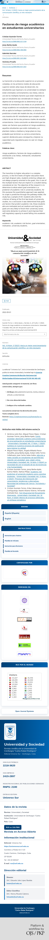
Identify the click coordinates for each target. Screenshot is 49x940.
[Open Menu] (2, 2)
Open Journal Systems (24, 711)
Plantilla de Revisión (11, 551)
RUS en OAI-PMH (13, 827)
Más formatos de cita (11, 334)
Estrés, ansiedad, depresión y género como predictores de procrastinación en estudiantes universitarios (26, 438)
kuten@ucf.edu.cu (14, 883)
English (8, 519)
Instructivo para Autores (13, 535)
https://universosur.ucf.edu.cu (16, 846)
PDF (7, 301)
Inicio (4, 8)
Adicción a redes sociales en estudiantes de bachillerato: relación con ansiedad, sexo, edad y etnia (26, 457)
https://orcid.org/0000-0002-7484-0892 (14, 50)
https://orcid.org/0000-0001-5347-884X (14, 58)
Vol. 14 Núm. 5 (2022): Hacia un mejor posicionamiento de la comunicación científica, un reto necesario (23, 11)
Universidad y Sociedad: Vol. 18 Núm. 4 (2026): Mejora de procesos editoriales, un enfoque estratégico (25, 497)
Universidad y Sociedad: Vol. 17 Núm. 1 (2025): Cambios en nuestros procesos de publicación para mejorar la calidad (26, 445)
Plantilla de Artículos (12, 541)
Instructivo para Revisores (14, 546)
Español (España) (12, 513)
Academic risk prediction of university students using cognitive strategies (26, 474)
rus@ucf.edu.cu (16, 863)
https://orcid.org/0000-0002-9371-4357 (14, 67)
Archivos (12, 8)
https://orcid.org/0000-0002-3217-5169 (14, 41)
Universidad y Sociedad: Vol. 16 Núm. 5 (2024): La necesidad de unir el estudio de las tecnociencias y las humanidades (27, 464)
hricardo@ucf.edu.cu (15, 897)
